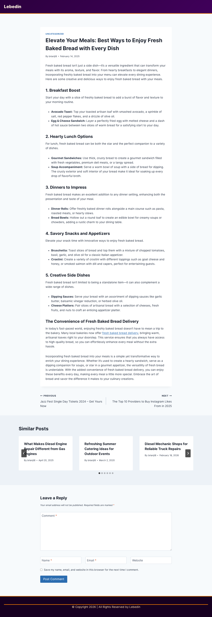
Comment (49, 515)
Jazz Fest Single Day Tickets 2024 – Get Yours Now (71, 401)
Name (47, 560)
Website (137, 560)
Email (91, 560)
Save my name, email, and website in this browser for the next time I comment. (91, 569)
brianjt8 (53, 56)
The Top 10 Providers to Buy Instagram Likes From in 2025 (142, 401)
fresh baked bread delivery (120, 333)
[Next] (188, 453)
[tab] (99, 473)
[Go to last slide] (24, 453)
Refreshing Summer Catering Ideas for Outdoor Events (100, 449)
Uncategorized (55, 34)
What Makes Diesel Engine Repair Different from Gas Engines (45, 449)
